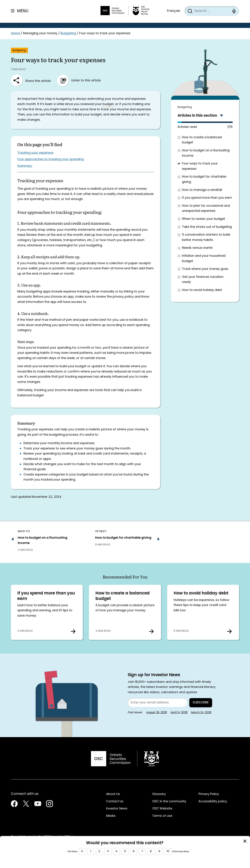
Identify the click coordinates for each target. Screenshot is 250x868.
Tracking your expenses (35, 152)
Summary (24, 166)
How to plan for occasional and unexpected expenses (206, 208)
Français (173, 11)
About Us (113, 794)
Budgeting (68, 33)
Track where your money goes (205, 269)
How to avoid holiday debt (202, 290)
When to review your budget (203, 219)
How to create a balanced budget (122, 596)
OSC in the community (169, 801)
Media (110, 816)
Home (15, 33)
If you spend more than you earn (207, 197)
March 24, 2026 (201, 712)
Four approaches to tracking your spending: (50, 159)
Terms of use (162, 816)
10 (168, 851)
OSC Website (162, 808)
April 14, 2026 (179, 712)
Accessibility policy (212, 801)
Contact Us (114, 801)
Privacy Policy (208, 794)
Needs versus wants (197, 247)
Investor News (116, 808)
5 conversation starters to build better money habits (206, 237)
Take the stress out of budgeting (207, 227)
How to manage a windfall (202, 190)
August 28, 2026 (156, 712)
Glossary (159, 794)
